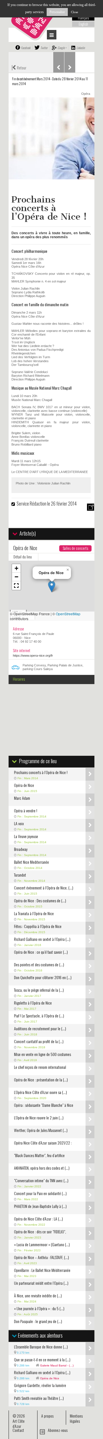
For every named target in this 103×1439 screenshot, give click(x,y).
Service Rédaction (31, 503)
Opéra (85, 93)
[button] (51, 586)
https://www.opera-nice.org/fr (33, 655)
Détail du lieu (22, 557)
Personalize (57, 12)
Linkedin (80, 47)
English (83, 24)
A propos (47, 1416)
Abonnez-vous (58, 1430)
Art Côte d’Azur (19, 1423)
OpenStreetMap (68, 613)
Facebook (25, 47)
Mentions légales (76, 1418)
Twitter (43, 47)
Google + (62, 47)
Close (74, 12)
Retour (18, 67)
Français (83, 18)
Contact (18, 1430)
